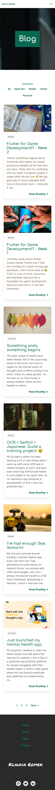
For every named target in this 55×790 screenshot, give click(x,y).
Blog (25, 738)
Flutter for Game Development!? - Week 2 (27, 148)
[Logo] (8, 4)
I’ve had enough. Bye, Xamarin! (26, 545)
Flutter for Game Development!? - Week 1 (27, 249)
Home (25, 725)
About (25, 731)
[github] (18, 783)
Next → (35, 705)
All (9, 89)
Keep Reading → (38, 193)
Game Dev (19, 89)
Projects (25, 745)
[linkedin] (33, 783)
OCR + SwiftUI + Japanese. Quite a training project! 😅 (25, 446)
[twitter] (25, 783)
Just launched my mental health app (24, 642)
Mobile (32, 89)
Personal (27, 95)
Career (43, 89)
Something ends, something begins (23, 348)
